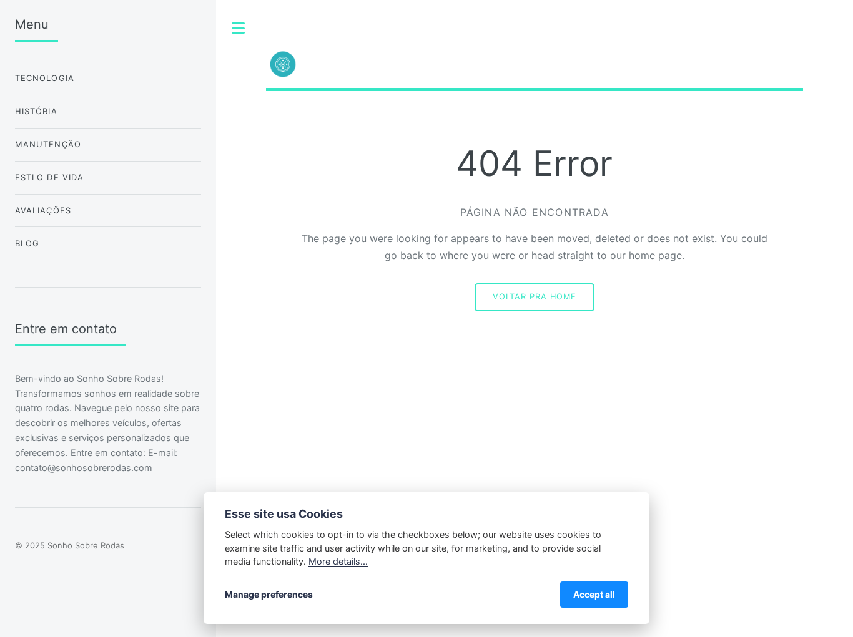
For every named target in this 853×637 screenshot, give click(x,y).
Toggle (238, 28)
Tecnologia (44, 78)
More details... (338, 561)
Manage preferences (269, 594)
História (36, 111)
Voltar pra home (534, 296)
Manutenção (48, 144)
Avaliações (43, 210)
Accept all (594, 594)
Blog (27, 243)
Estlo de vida (49, 177)
